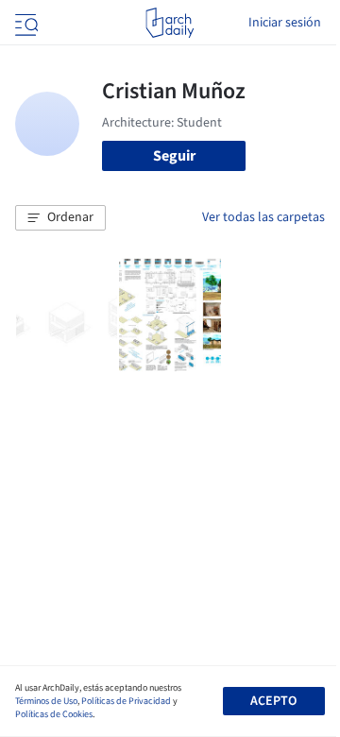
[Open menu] (24, 22)
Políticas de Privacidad (126, 701)
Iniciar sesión (284, 22)
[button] (60, 218)
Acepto (273, 701)
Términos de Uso (46, 701)
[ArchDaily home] (169, 23)
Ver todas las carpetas (263, 217)
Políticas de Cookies (54, 714)
